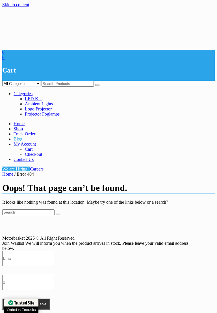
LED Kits (33, 98)
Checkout (33, 154)
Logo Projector (38, 109)
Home (19, 123)
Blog (18, 139)
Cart (28, 149)
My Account (25, 144)
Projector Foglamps (42, 114)
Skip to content (15, 4)
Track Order (24, 133)
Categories (23, 93)
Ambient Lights (39, 103)
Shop (18, 128)
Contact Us (24, 159)
